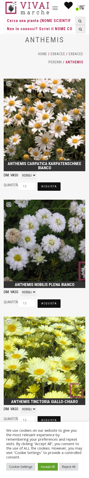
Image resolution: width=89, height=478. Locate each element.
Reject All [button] (68, 466)
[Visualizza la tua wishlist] (68, 6)
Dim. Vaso (11, 175)
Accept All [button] (48, 466)
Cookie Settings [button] (20, 466)
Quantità (11, 185)
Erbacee (58, 54)
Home (42, 54)
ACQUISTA (49, 186)
